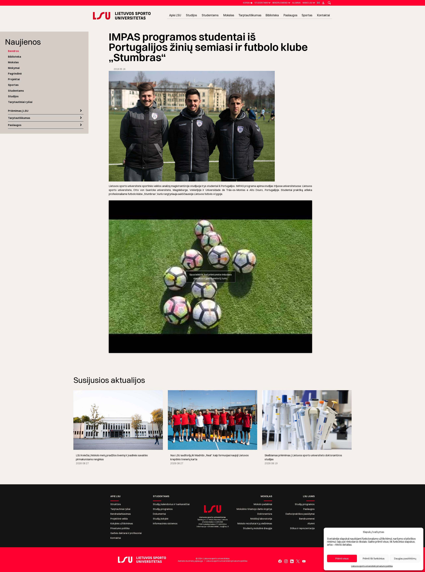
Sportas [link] (13, 85)
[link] (248, 2)
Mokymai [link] (14, 68)
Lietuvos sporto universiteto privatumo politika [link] (372, 566)
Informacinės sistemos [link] (165, 523)
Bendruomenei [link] (307, 518)
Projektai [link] (14, 79)
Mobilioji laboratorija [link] (261, 518)
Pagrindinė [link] (15, 73)
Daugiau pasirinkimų (405, 558)
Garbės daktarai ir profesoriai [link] (126, 533)
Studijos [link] (13, 96)
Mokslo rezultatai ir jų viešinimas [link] (254, 523)
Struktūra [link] (115, 504)
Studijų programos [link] (163, 509)
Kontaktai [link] (115, 537)
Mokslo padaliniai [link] (263, 504)
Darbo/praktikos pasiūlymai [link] (300, 513)
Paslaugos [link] (14, 125)
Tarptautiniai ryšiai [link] (20, 102)
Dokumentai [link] (159, 513)
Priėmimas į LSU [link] (18, 110)
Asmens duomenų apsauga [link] (190, 561)
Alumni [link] (311, 523)
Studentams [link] (16, 90)
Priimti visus (342, 558)
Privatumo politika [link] (119, 528)
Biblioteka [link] (14, 56)
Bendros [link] (13, 51)
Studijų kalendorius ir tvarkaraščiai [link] (171, 504)
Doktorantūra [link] (264, 513)
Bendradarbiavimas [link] (120, 513)
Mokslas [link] (13, 62)
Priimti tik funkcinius (373, 558)
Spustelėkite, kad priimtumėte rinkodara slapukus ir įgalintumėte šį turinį (210, 276)
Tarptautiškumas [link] (19, 118)
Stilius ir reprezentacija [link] (302, 528)
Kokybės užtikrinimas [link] (121, 523)
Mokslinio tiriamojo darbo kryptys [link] (254, 509)
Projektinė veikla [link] (119, 518)
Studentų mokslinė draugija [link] (257, 528)
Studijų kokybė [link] (160, 518)
